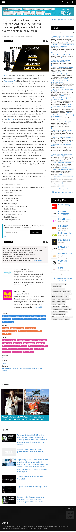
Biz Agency (63, 226)
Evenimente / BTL (62, 228)
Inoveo (23, 316)
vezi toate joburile (62, 189)
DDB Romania (64, 240)
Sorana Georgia (28, 352)
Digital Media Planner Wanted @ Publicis (61, 107)
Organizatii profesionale (64, 270)
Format (34, 368)
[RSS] (44, 41)
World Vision (6, 334)
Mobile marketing (62, 258)
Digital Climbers (65, 253)
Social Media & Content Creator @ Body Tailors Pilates (62, 81)
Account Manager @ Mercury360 (62, 130)
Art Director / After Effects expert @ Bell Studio (62, 90)
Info (5, 236)
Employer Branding (56, 294)
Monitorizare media (56, 304)
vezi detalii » (33, 285)
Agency (4, 368)
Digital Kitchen (64, 219)
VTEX (39, 331)
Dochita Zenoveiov (20, 346)
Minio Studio (19, 291)
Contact (68, 526)
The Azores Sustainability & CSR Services (32, 319)
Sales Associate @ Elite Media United (61, 145)
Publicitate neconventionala (58, 314)
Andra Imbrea (7, 343)
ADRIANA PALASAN (9, 340)
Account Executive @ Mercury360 (63, 137)
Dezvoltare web (66, 291)
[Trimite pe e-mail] (47, 41)
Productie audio (56, 306)
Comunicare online (63, 221)
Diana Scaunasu (7, 346)
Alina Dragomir (22, 340)
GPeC (21, 328)
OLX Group (62, 261)
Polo (20, 331)
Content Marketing (56, 291)
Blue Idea (71, 509)
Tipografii (61, 319)
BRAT (60, 268)
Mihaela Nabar (39, 349)
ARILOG (5, 328)
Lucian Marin (28, 349)
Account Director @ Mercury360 (62, 122)
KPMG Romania (30, 328)
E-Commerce (27, 368)
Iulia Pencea (18, 349)
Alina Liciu (32, 340)
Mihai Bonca (6, 352)
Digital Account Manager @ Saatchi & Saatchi (62, 177)
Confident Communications (65, 212)
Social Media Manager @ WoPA (62, 74)
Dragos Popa (33, 346)
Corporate (5, 358)
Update (20, 36)
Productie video (67, 309)
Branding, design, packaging (59, 284)
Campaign (14, 328)
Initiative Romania (22, 269)
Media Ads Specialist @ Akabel (62, 163)
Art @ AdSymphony (58, 185)
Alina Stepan (42, 340)
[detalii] (67, 42)
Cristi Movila (40, 343)
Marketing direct (62, 230)
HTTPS (40, 368)
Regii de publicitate (67, 316)
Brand (9, 368)
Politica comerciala (59, 526)
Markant (42, 316)
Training (67, 319)
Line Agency (63, 247)
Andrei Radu (17, 343)
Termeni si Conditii (31, 528)
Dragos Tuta (42, 346)
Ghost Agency (64, 204)
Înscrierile (11, 119)
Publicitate (61, 207)
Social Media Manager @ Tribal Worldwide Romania (61, 98)
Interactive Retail (56, 299)
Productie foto (64, 306)
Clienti (59, 263)
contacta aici (37, 260)
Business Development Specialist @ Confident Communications (62, 45)
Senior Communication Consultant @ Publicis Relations (62, 115)
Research (54, 319)
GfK (4, 316)
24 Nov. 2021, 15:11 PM (9, 36)
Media (59, 256)
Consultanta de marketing (58, 289)
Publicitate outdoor (56, 316)
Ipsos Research (32, 316)
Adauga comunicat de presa (64, 19)
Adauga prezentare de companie (64, 279)
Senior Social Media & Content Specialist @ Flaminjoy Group (60, 61)
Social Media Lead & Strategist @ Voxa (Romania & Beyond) (61, 155)
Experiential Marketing (57, 296)
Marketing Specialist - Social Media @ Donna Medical (62, 37)
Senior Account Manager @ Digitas (63, 67)
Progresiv (5, 75)
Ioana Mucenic (7, 349)
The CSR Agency (8, 322)
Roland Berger (17, 352)
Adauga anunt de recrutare (63, 192)
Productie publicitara (57, 309)
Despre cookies (42, 528)
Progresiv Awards (9, 81)
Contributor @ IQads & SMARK (43, 526)
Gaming (66, 296)
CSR (20, 368)
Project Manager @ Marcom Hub (62, 55)
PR (59, 216)
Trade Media (28, 36)
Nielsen (15, 319)
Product (4, 371)
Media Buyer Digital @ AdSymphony (63, 169)
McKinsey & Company (9, 331)
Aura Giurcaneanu (29, 343)
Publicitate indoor (63, 311)
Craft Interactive (65, 233)
